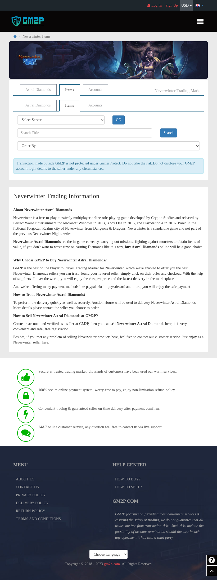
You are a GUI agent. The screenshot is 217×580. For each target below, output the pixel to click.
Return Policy (30, 511)
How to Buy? (127, 479)
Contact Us (27, 487)
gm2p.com (112, 564)
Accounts (95, 90)
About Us (25, 479)
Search (169, 133)
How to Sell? (128, 487)
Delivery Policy (32, 503)
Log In (156, 5)
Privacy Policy (31, 495)
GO (118, 120)
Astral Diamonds (38, 90)
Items (69, 90)
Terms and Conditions (38, 519)
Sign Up (171, 5)
